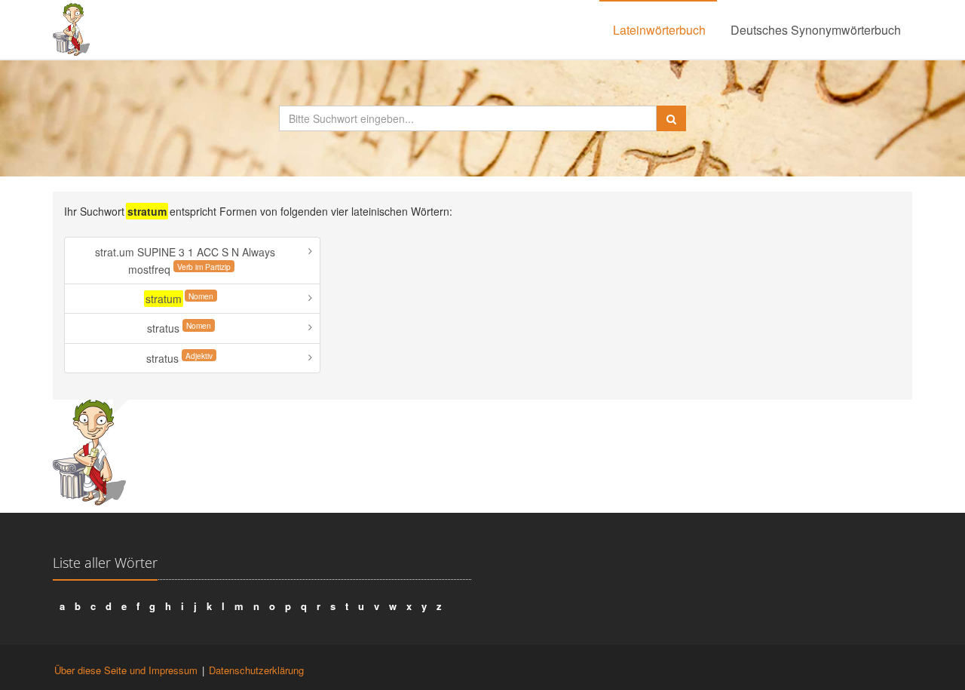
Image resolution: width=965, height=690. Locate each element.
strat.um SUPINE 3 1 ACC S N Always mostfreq (185, 260)
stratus (179, 328)
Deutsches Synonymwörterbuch (816, 29)
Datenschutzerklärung (256, 670)
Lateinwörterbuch (659, 29)
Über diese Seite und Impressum (126, 670)
